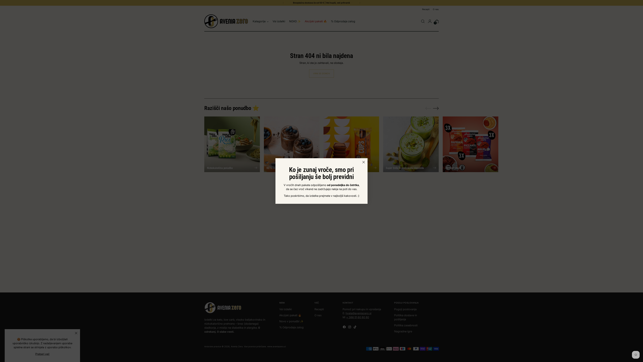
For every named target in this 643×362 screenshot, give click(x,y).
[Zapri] (363, 162)
